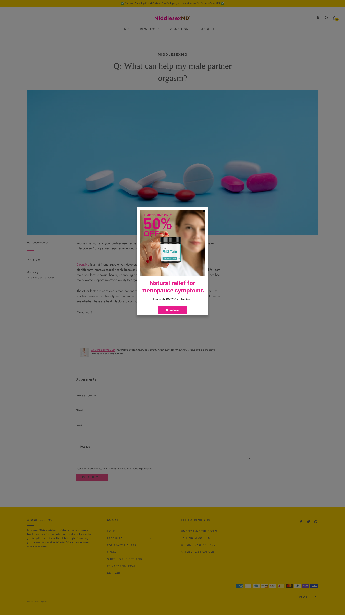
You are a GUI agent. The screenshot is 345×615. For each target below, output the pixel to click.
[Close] (204, 211)
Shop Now (172, 309)
